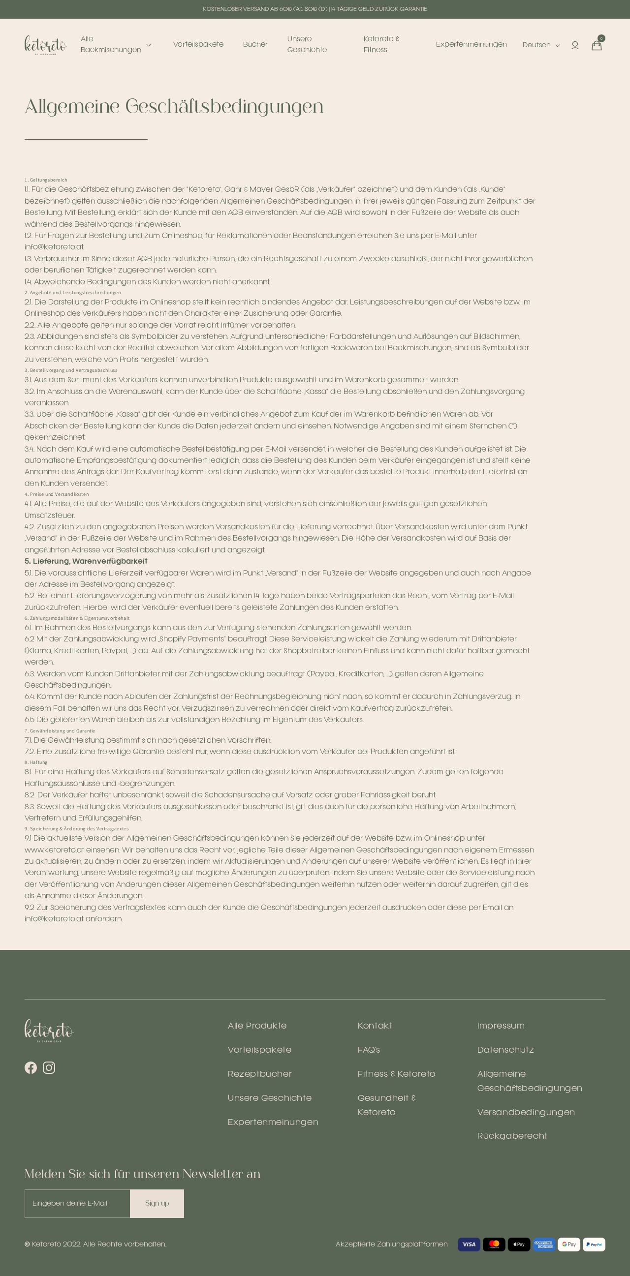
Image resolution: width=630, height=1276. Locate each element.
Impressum (501, 1026)
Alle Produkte (257, 1026)
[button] (596, 45)
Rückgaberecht (512, 1136)
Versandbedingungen (526, 1113)
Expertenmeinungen (273, 1122)
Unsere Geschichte (270, 1098)
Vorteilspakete (259, 1050)
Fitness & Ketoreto (397, 1074)
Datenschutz (506, 1050)
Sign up (157, 1203)
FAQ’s (369, 1050)
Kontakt (375, 1026)
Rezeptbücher (260, 1074)
